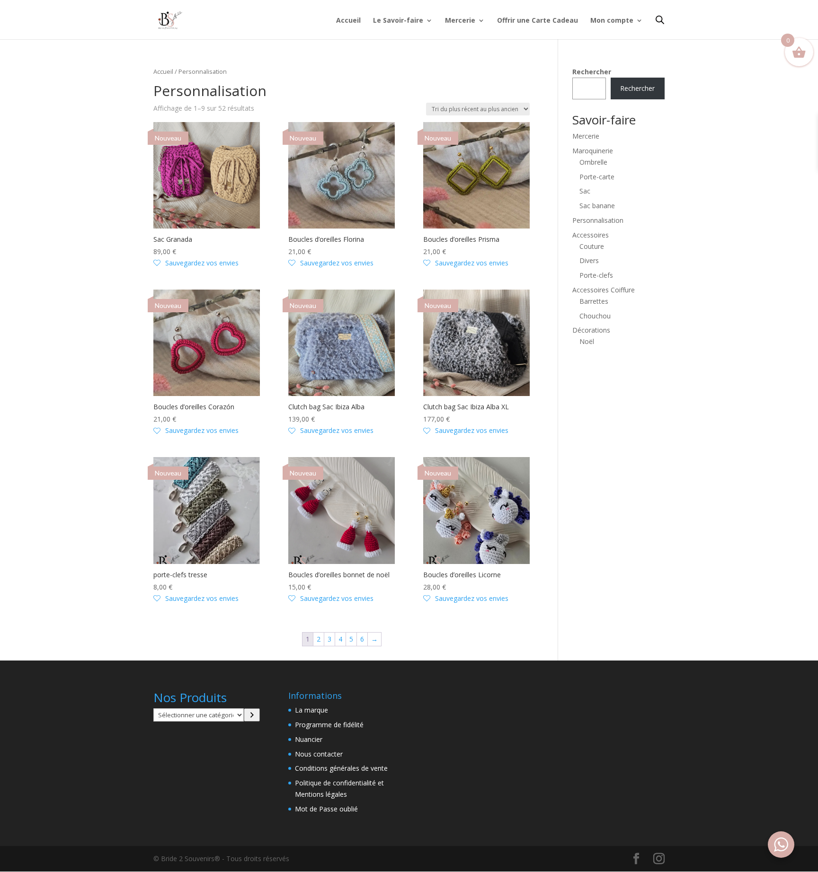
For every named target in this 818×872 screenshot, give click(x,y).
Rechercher (591, 71)
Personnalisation (597, 220)
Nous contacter (319, 753)
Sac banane (597, 205)
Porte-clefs (596, 275)
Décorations (591, 330)
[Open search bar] (660, 20)
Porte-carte (596, 176)
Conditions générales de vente (341, 768)
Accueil (348, 21)
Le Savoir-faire (398, 21)
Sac (584, 190)
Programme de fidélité (329, 724)
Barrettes (593, 301)
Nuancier (308, 739)
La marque (311, 709)
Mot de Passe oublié (326, 808)
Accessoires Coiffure (603, 289)
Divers (589, 260)
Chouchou (595, 315)
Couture (591, 246)
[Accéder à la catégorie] (252, 715)
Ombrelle (593, 162)
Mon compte (611, 21)
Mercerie (460, 21)
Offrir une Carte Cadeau (537, 21)
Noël (586, 341)
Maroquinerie (592, 150)
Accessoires (590, 234)
